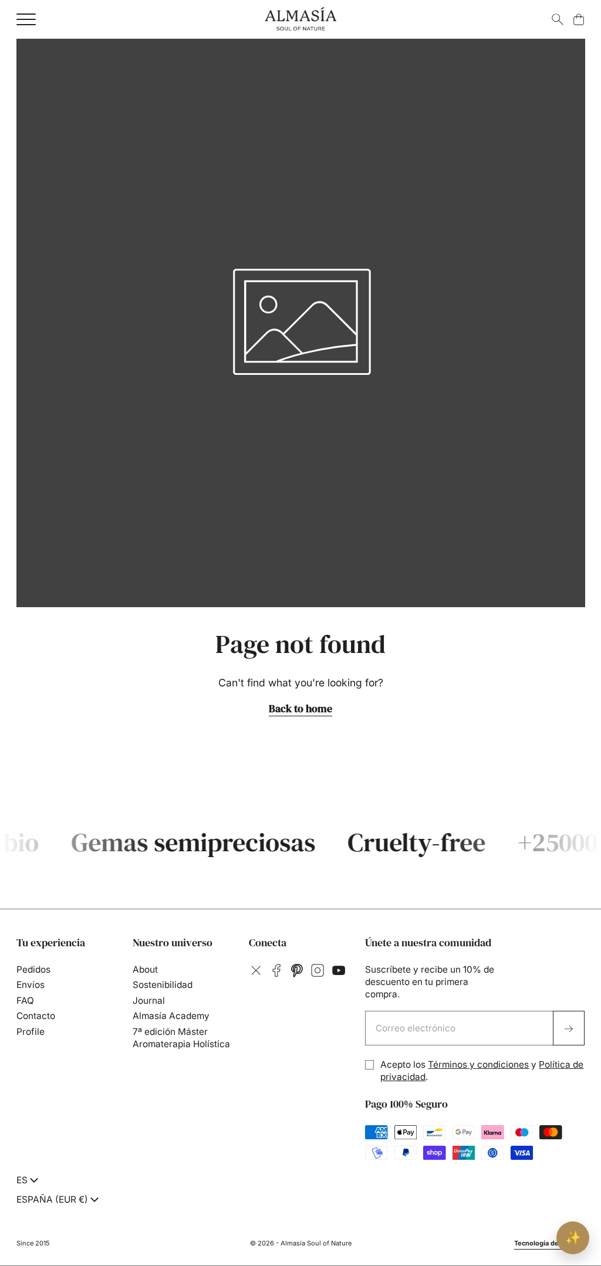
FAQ (25, 1000)
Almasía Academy (171, 1015)
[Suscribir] (569, 1028)
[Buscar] (557, 19)
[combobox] (28, 1180)
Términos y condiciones (478, 1064)
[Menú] (26, 19)
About (145, 969)
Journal (149, 1000)
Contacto (35, 1015)
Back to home (300, 709)
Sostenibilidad (163, 984)
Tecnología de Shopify (549, 1243)
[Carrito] (578, 19)
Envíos (30, 984)
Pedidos (33, 969)
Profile (30, 1031)
